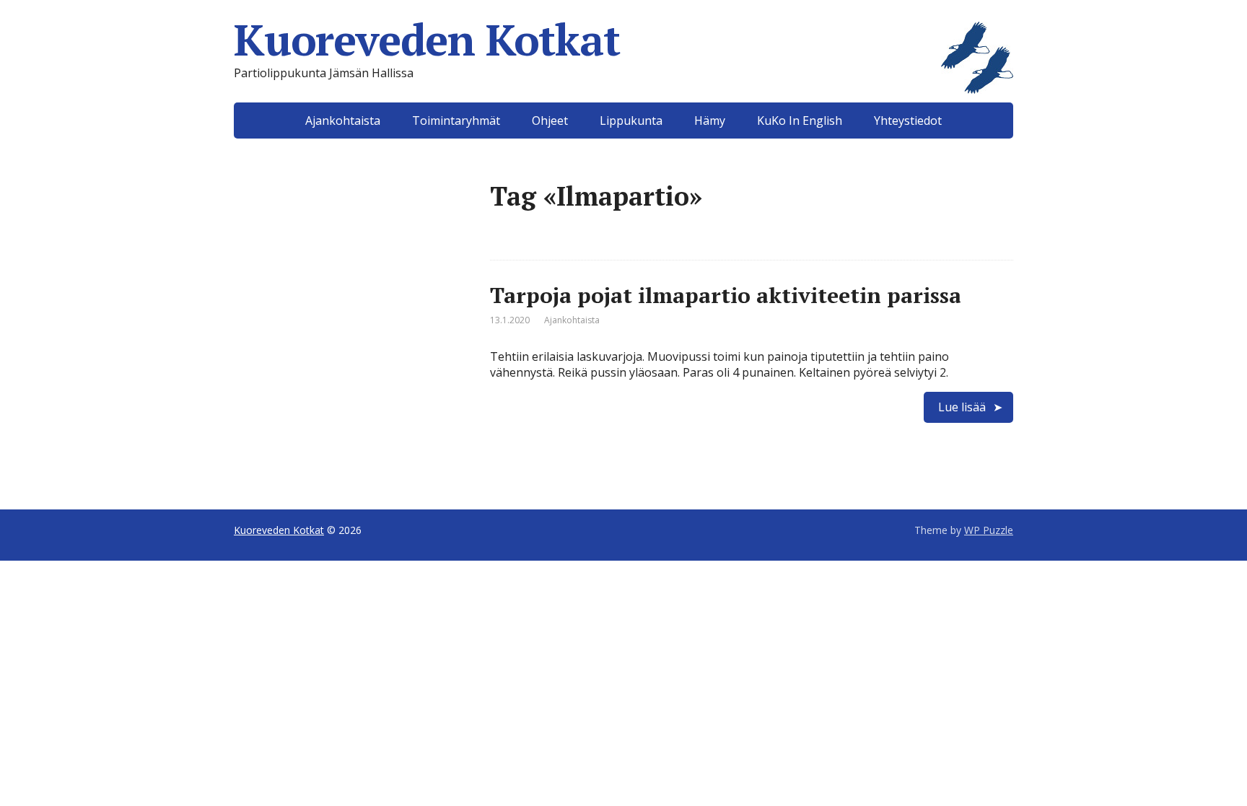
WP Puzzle (988, 530)
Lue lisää (962, 407)
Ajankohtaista (342, 120)
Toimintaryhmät (456, 120)
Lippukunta (631, 120)
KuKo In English (799, 120)
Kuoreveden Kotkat (427, 40)
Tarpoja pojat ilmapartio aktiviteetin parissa (725, 295)
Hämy (709, 120)
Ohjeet (550, 120)
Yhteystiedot (908, 120)
